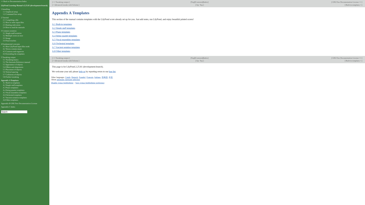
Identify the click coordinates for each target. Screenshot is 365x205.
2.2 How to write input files (13, 22)
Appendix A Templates (10, 80)
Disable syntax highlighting (62, 83)
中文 (111, 77)
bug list (112, 71)
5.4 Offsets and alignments (13, 67)
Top (192, 2)
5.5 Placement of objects (12, 69)
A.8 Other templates (61, 51)
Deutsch (74, 77)
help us (82, 71)
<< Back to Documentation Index (14, 1)
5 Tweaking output (8, 57)
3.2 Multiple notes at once (13, 36)
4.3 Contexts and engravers (13, 51)
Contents (198, 2)
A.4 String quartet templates (64, 36)
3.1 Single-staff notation (12, 33)
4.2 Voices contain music (12, 49)
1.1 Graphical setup (10, 12)
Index (205, 2)
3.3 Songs (6, 38)
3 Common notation (9, 31)
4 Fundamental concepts (10, 44)
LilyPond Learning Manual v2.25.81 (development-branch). (24, 5)
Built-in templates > (353, 5)
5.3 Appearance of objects (13, 64)
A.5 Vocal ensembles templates (66, 39)
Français (90, 77)
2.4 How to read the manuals (14, 27)
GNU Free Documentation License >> (347, 2)
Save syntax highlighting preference (89, 83)
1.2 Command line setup (12, 14)
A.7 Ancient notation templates (66, 47)
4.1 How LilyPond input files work (16, 46)
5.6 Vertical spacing (10, 72)
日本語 (105, 77)
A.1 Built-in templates (62, 24)
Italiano (97, 77)
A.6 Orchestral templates (63, 43)
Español (82, 77)
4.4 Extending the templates (14, 54)
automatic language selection (68, 79)
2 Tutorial (5, 18)
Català (67, 77)
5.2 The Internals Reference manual (16, 62)
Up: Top (199, 5)
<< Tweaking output (61, 2)
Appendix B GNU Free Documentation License (19, 103)
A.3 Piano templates (61, 32)
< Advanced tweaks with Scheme (66, 5)
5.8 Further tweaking (11, 77)
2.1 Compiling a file (10, 20)
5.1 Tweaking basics (10, 60)
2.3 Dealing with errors (11, 25)
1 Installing (5, 9)
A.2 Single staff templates (63, 28)
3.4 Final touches (9, 41)
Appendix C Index (8, 107)
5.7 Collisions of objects (12, 74)
